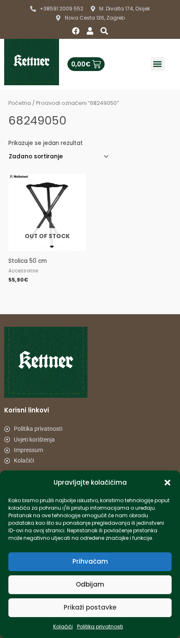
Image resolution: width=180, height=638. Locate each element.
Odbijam (90, 584)
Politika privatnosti (100, 626)
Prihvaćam (90, 561)
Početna (19, 103)
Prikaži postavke (90, 607)
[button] (167, 482)
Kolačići (63, 626)
